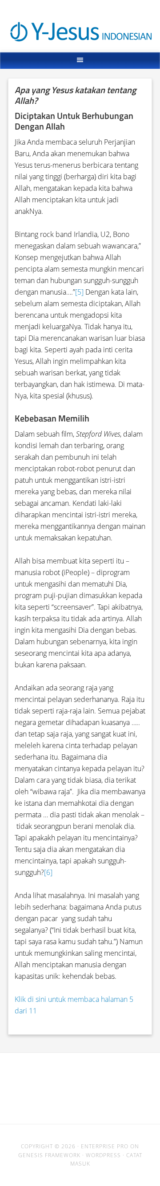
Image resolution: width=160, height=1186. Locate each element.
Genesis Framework (49, 1155)
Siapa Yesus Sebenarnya (80, 16)
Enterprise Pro (104, 1146)
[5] (79, 292)
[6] (48, 872)
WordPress (103, 1155)
